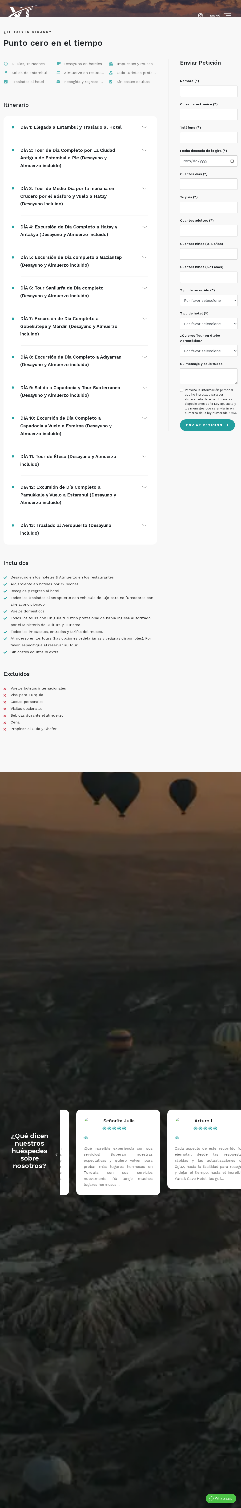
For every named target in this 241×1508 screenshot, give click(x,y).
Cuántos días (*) (194, 174)
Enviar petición (205, 425)
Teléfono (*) (190, 127)
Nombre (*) (189, 81)
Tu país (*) (189, 197)
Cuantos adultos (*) (197, 220)
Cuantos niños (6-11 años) (201, 267)
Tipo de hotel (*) (194, 313)
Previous (56, 1154)
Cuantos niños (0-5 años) (201, 244)
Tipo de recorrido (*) (197, 290)
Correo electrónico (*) (199, 104)
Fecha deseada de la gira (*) (203, 151)
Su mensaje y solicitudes (201, 364)
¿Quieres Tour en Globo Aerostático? (200, 338)
